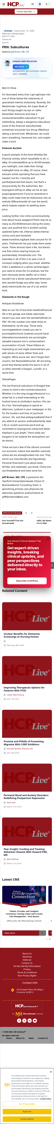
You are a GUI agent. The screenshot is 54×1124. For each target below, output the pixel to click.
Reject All (27, 1111)
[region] (27, 1096)
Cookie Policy (45, 1099)
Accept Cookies (27, 1119)
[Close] (51, 1072)
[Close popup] (48, 539)
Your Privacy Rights (27, 1104)
